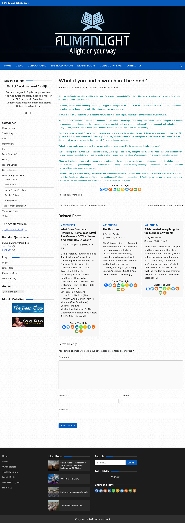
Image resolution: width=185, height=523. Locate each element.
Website (63, 409)
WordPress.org (9, 278)
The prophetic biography (14, 205)
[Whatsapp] (118, 189)
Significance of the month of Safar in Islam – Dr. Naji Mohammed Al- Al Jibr (73, 465)
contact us (134, 65)
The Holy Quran (9, 133)
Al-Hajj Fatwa (11, 200)
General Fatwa (12, 179)
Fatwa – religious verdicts (14, 175)
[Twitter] (106, 189)
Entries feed (7, 268)
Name (63, 395)
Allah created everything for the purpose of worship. (162, 231)
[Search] (180, 65)
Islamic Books (86, 65)
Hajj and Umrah (9, 165)
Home (7, 65)
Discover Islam (9, 128)
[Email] (135, 189)
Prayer (5, 149)
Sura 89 (6, 246)
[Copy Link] (123, 189)
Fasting (5, 159)
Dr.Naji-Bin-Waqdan (106, 87)
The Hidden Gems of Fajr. (72, 505)
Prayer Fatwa (11, 184)
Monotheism (76, 194)
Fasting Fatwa (12, 195)
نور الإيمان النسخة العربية (14, 229)
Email (126, 395)
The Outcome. (111, 229)
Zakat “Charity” (9, 154)
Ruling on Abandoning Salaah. (74, 492)
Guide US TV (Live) (111, 65)
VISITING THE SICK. (69, 479)
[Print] (131, 189)
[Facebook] (102, 189)
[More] (139, 189)
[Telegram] (127, 189)
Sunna (5, 138)
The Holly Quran (62, 65)
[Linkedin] (114, 189)
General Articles (9, 170)
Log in (5, 262)
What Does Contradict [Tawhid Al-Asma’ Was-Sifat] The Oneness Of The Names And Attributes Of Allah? (78, 235)
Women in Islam (10, 211)
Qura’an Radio (37, 65)
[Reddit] (110, 189)
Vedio (19, 65)
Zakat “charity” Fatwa (15, 190)
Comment (65, 357)
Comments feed (9, 273)
